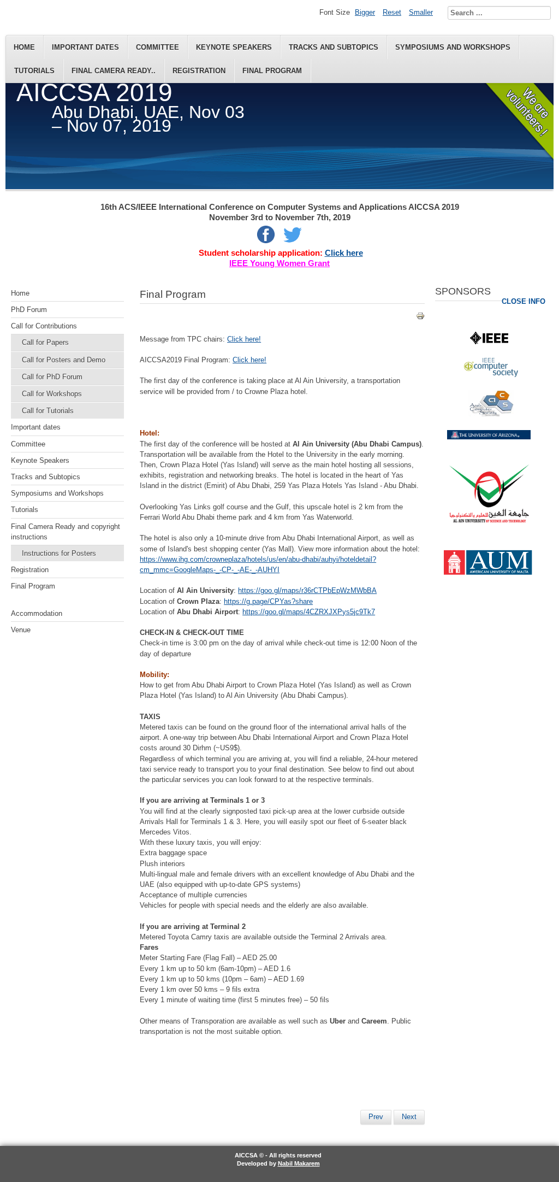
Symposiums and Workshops (452, 47)
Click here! (244, 339)
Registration (199, 71)
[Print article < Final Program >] (420, 318)
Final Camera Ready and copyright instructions (65, 531)
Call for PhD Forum (52, 377)
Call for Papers (45, 342)
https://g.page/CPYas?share (268, 601)
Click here (344, 253)
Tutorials (34, 71)
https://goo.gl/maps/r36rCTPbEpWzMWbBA (307, 590)
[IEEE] (489, 342)
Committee (157, 47)
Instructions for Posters (59, 553)
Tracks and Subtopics (333, 47)
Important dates (85, 47)
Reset (392, 12)
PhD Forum (29, 309)
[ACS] (491, 414)
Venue (21, 630)
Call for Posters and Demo (63, 360)
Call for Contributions (44, 326)
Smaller (421, 12)
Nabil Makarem (299, 1163)
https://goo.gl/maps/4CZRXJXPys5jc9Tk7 (308, 612)
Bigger (365, 12)
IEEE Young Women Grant (279, 263)
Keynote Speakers (234, 47)
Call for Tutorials (48, 411)
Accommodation (36, 613)
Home (24, 47)
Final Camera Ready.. (114, 71)
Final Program (272, 71)
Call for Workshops (52, 394)
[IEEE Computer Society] (491, 375)
